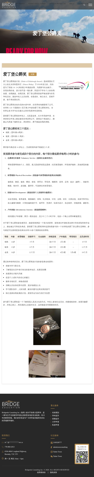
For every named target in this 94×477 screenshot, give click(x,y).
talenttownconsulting (60, 447)
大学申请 (55, 422)
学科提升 (55, 416)
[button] (33, 74)
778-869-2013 (9, 447)
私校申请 (55, 425)
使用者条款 (41, 472)
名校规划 (55, 412)
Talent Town (57, 452)
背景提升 (55, 419)
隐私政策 (53, 472)
